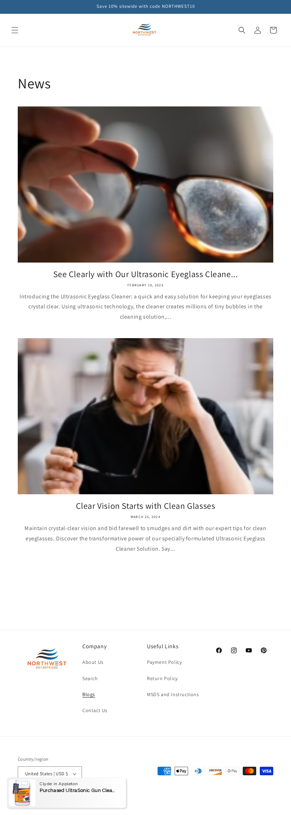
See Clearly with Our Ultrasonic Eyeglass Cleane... (145, 274)
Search (90, 678)
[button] (15, 30)
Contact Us (95, 710)
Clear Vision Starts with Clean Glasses (145, 505)
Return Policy (162, 678)
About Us (93, 662)
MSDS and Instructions (173, 694)
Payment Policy (164, 662)
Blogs (88, 694)
